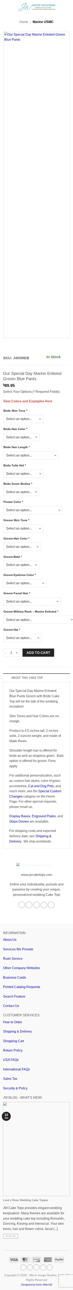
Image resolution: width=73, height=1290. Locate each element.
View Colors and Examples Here (27, 401)
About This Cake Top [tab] (27, 677)
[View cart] (68, 7)
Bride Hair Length (16, 447)
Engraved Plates (44, 816)
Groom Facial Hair (16, 593)
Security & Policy (15, 1088)
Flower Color (13, 501)
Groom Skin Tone (16, 520)
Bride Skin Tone (15, 410)
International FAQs (16, 1069)
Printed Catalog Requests (21, 987)
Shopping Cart (13, 1041)
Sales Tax (10, 1078)
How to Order (12, 1022)
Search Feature (14, 996)
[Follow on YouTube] (51, 905)
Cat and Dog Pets (41, 786)
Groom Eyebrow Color (19, 575)
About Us (9, 939)
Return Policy (13, 1050)
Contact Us (11, 1006)
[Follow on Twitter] (36, 905)
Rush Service (13, 958)
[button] (5, 7)
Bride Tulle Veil (14, 465)
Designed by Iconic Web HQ (36, 1284)
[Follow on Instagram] (29, 905)
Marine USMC (43, 22)
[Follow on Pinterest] (44, 905)
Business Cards (14, 977)
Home (23, 22)
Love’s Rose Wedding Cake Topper (25, 1200)
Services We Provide (18, 949)
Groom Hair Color (16, 538)
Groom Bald (12, 556)
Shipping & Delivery (17, 1031)
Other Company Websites (21, 968)
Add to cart (38, 652)
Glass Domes (19, 821)
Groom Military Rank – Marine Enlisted (30, 611)
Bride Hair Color (15, 429)
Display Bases (19, 816)
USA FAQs (11, 1059)
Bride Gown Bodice (17, 483)
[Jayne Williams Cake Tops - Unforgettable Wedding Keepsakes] (37, 7)
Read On (10, 1236)
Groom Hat (11, 629)
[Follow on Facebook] (21, 905)
